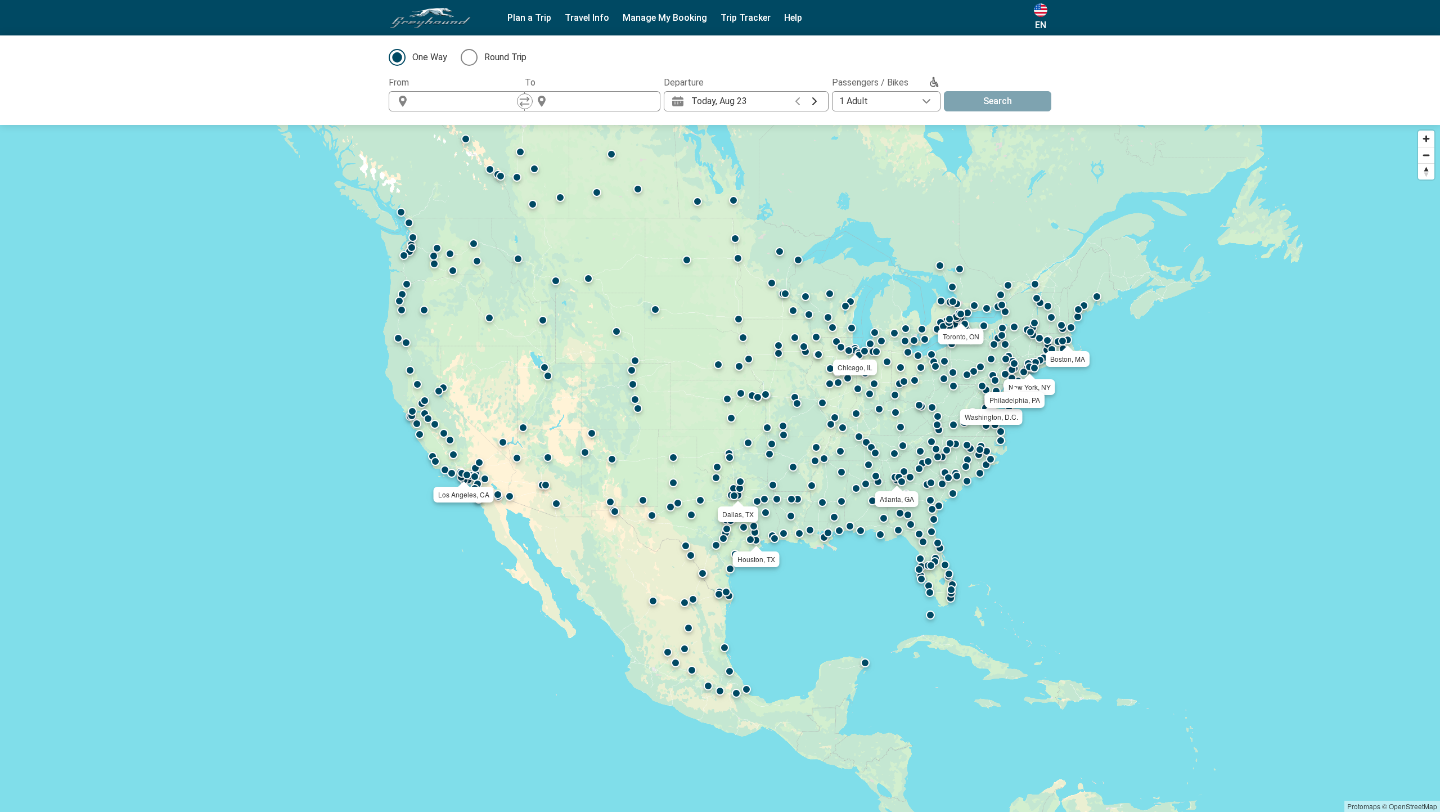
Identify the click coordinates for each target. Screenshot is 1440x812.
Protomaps (1363, 806)
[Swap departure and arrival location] (525, 101)
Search (997, 101)
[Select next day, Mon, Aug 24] (814, 101)
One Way (429, 57)
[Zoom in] (1426, 139)
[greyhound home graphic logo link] (430, 18)
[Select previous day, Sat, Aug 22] (797, 101)
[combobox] (467, 101)
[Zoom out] (1426, 155)
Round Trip (505, 57)
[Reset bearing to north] (1426, 171)
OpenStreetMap (1413, 806)
